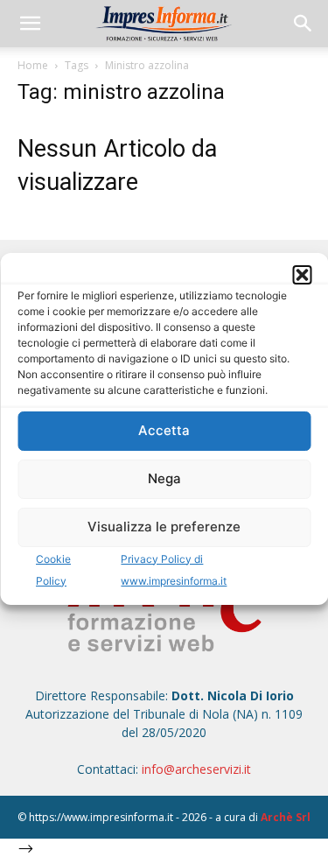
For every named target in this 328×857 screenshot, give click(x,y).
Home (32, 65)
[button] (302, 275)
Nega (164, 478)
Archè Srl (286, 817)
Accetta (164, 430)
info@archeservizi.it (196, 769)
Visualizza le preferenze (164, 526)
